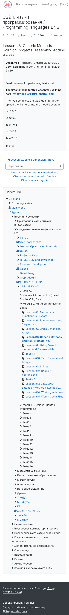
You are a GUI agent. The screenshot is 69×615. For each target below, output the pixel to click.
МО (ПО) (22, 519)
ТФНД (21, 497)
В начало (4, 35)
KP (19, 506)
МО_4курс (23, 502)
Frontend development (34, 264)
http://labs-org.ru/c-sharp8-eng (33, 94)
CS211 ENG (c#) (35, 35)
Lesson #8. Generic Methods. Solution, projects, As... (59, 35)
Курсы (15, 212)
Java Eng (22, 515)
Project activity (29, 255)
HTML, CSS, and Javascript (36, 259)
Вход (64, 4)
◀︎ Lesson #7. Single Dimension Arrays (31, 159)
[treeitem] (34, 383)
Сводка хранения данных (19, 602)
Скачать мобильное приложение (24, 607)
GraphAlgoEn (28, 277)
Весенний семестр (15, 35)
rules (20, 83)
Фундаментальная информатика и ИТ (25, 35)
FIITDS (24, 237)
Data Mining (27, 273)
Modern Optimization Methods (38, 246)
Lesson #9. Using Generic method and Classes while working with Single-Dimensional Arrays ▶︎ (35, 176)
